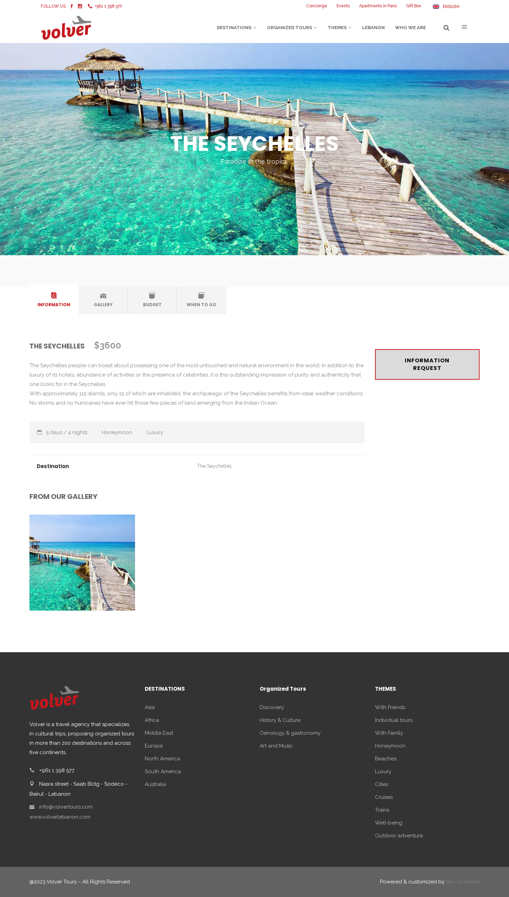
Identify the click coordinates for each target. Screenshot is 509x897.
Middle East (159, 733)
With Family (389, 733)
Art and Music (276, 746)
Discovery (272, 707)
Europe (154, 746)
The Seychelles (214, 466)
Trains (382, 810)
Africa (152, 720)
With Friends (390, 707)
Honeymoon (390, 746)
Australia (155, 784)
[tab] (54, 300)
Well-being (388, 823)
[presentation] (54, 299)
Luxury (383, 771)
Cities (381, 784)
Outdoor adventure (399, 836)
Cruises (384, 797)
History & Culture (280, 720)
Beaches (385, 759)
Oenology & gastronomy (290, 733)
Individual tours (393, 720)
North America (162, 759)
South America (163, 771)
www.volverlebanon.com (59, 817)
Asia (150, 707)
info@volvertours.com (66, 807)
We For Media (463, 882)
